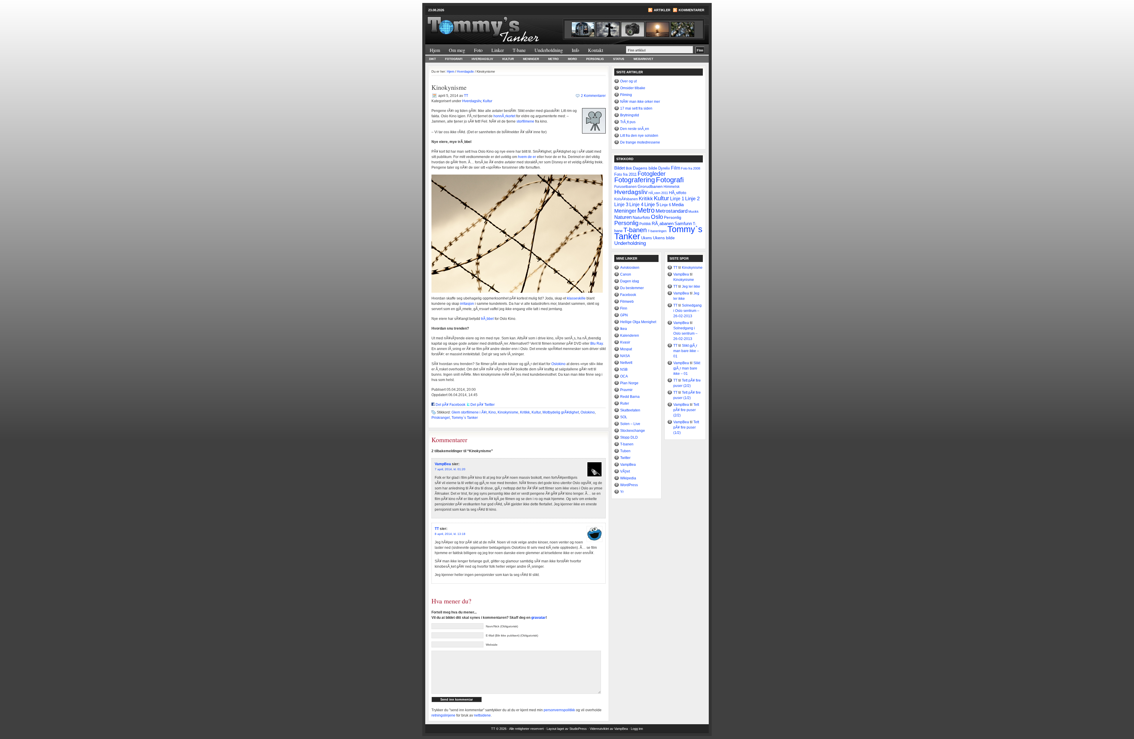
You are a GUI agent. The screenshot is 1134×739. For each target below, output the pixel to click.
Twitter (625, 458)
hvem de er (527, 157)
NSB (624, 369)
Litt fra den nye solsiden (639, 136)
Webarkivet (643, 59)
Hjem (435, 50)
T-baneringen (657, 231)
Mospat (626, 349)
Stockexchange (632, 431)
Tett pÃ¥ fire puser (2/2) (686, 410)
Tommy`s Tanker (496, 26)
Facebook (628, 295)
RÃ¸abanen (663, 223)
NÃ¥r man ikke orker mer (640, 102)
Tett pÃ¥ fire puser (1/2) (686, 427)
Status (618, 59)
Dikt (432, 59)
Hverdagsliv (482, 59)
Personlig (595, 59)
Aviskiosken (629, 268)
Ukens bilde (664, 237)
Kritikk (525, 412)
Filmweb (627, 301)
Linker (497, 50)
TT (466, 96)
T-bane (519, 50)
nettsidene (482, 715)
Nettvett (626, 363)
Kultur (508, 59)
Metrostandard (671, 211)
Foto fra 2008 (690, 168)
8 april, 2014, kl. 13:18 (450, 533)
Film (675, 167)
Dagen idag (629, 281)
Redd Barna (630, 397)
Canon (625, 274)
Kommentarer (691, 10)
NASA (625, 356)
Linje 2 (692, 198)
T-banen (635, 230)
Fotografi (453, 59)
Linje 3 (621, 204)
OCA (624, 376)
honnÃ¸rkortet (504, 116)
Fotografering (634, 180)
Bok (629, 168)
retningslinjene (443, 715)
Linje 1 (677, 198)
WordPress (629, 485)
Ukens (646, 238)
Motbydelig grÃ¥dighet (560, 412)
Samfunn (683, 223)
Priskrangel (440, 418)
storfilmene (525, 121)
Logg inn (637, 728)
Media (678, 204)
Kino (492, 412)
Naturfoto (641, 217)
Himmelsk (672, 187)
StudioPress (578, 728)
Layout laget (556, 728)
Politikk (645, 224)
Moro (572, 59)
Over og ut (628, 81)
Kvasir (625, 342)
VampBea (443, 464)
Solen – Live (630, 424)
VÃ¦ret (625, 471)
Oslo (657, 217)
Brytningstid (629, 115)
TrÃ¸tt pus (628, 122)
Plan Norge (629, 383)
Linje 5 (651, 204)
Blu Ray (596, 343)
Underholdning (549, 50)
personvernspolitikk (559, 710)
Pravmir (626, 390)
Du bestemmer (632, 288)
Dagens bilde (645, 168)
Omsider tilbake (632, 88)
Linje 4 (636, 204)
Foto (478, 50)
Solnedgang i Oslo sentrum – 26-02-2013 (687, 310)
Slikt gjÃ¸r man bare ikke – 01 (686, 351)
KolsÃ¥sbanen (626, 199)
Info (575, 50)
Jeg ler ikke (691, 286)
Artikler (662, 10)
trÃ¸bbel (487, 319)
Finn (623, 308)
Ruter (624, 403)
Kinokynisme (508, 412)
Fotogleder (652, 173)
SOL (623, 417)
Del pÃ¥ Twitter (482, 405)
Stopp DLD (629, 437)
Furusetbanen (625, 186)
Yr (622, 492)
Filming (626, 95)
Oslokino (558, 364)
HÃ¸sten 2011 (658, 193)
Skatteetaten (630, 410)
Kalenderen (629, 335)
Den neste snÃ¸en (634, 129)
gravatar (538, 618)
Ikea (623, 329)
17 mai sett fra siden (636, 108)
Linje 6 (665, 205)
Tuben (625, 451)
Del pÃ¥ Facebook (450, 405)
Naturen (623, 217)
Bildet (619, 167)
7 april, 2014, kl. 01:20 (450, 469)
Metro (553, 59)
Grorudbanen (650, 186)
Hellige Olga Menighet (638, 322)
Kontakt (595, 50)
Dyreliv (664, 168)
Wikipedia (628, 478)
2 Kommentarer (593, 96)
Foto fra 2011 (625, 174)
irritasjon (467, 304)
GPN (624, 315)
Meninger (531, 59)
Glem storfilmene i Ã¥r (469, 412)
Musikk (693, 211)
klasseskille (576, 298)
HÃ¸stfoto (677, 192)
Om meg (457, 50)
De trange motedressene (640, 142)
